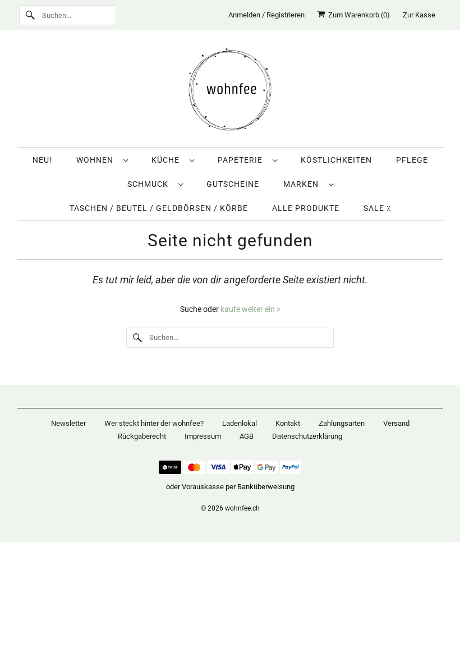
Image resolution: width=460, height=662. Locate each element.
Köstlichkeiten (336, 159)
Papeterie (242, 159)
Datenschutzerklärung (307, 436)
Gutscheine (232, 184)
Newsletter (68, 423)
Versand (396, 423)
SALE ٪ (377, 208)
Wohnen (97, 159)
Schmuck (150, 184)
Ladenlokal (239, 423)
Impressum (203, 436)
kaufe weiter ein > (250, 309)
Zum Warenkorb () (357, 15)
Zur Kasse (419, 15)
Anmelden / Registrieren (266, 15)
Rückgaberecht (142, 436)
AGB (247, 436)
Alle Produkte (305, 208)
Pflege (412, 159)
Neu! (42, 159)
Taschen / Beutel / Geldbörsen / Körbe (159, 208)
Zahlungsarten (342, 423)
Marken (303, 184)
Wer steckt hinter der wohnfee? (154, 423)
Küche (167, 159)
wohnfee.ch (242, 508)
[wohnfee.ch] (230, 91)
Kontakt (287, 423)
